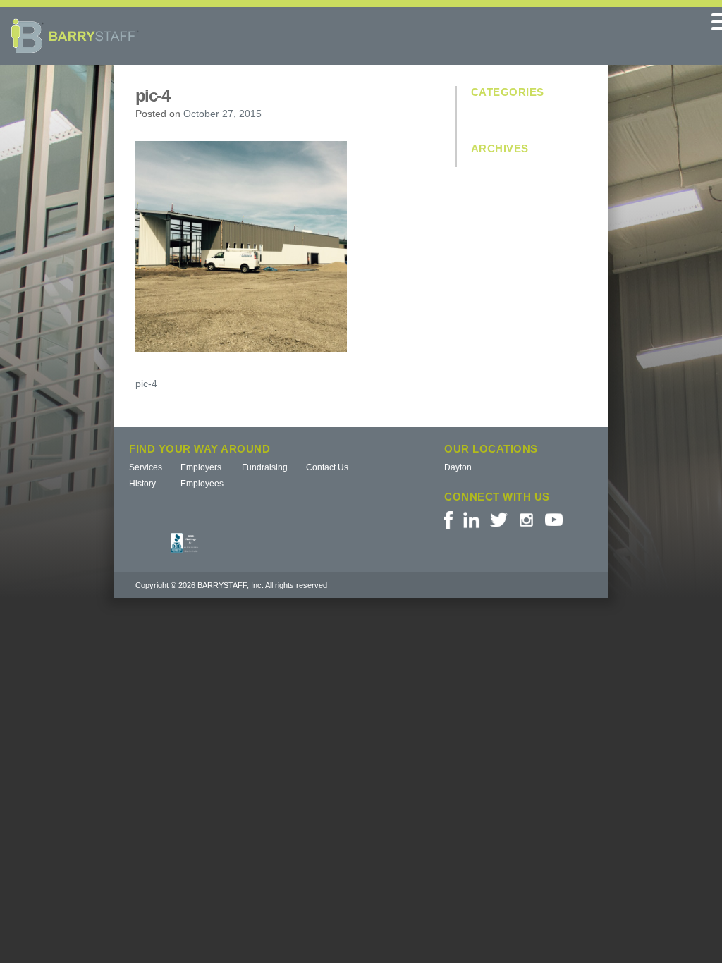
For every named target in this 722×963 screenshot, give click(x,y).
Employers (200, 467)
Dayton (458, 467)
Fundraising (265, 467)
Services (145, 467)
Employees (202, 484)
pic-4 (146, 383)
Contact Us (327, 467)
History (142, 484)
